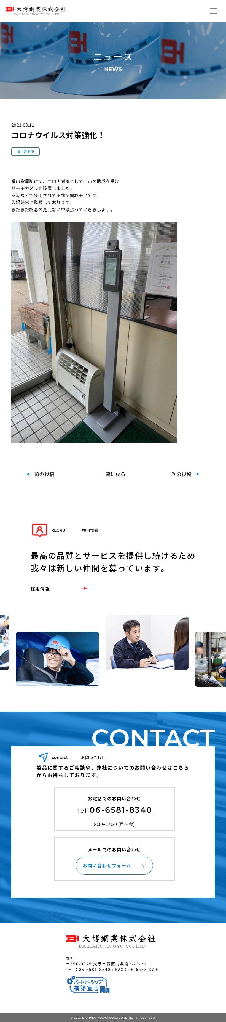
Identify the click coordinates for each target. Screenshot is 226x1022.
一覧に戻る (113, 473)
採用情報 (40, 588)
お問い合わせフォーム (107, 865)
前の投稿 (44, 473)
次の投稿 (181, 473)
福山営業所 (25, 151)
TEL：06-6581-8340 (88, 969)
